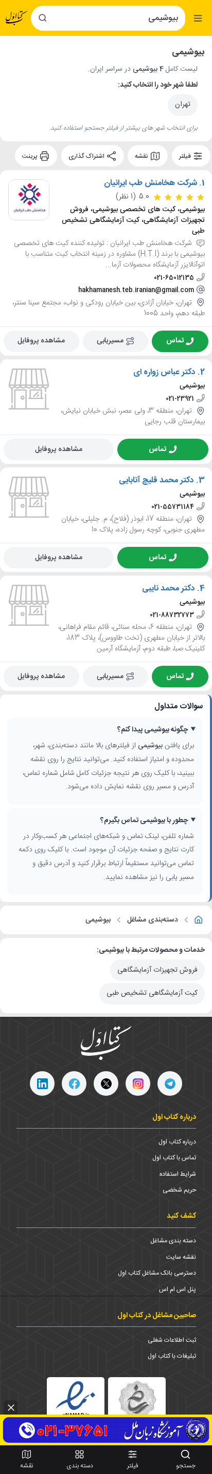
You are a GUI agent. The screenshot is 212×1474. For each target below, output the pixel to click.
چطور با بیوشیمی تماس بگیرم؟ (144, 820)
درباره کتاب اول (177, 1142)
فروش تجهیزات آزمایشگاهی (157, 970)
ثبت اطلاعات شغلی (172, 1340)
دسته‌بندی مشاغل (152, 920)
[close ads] (11, 1407)
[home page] (16, 18)
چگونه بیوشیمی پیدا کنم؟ (152, 730)
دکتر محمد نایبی (168, 589)
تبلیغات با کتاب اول (172, 1356)
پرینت (30, 156)
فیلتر (185, 156)
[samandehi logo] (137, 1406)
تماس (175, 341)
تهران (182, 104)
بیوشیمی (98, 920)
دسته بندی (79, 1466)
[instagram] (138, 1083)
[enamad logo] (76, 1406)
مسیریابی (110, 341)
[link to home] (198, 920)
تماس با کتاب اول (174, 1158)
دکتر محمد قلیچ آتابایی (156, 480)
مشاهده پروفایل (41, 341)
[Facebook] (74, 1083)
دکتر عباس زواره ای (164, 372)
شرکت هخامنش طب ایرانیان (150, 183)
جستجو (186, 1466)
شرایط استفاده (178, 1174)
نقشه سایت (181, 1257)
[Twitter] (106, 1083)
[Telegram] (169, 1083)
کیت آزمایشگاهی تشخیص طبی (152, 993)
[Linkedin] (42, 1083)
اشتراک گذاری (87, 156)
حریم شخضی (179, 1190)
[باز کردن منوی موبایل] (197, 18)
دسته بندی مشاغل (173, 1241)
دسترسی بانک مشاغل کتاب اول (157, 1273)
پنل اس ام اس (177, 1289)
